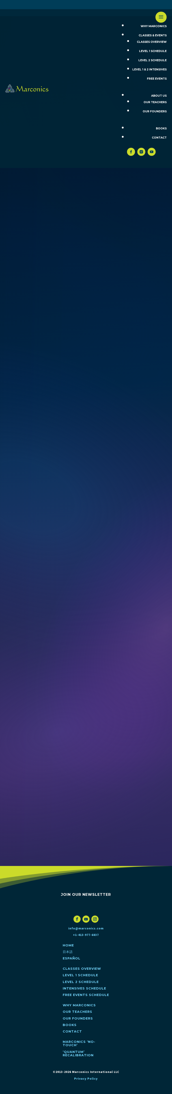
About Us (159, 95)
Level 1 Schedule (153, 51)
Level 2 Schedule (152, 60)
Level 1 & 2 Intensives (149, 69)
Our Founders (155, 111)
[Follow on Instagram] (95, 919)
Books (161, 128)
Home (69, 4)
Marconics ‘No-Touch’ (79, 1043)
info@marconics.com (86, 928)
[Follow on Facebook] (77, 919)
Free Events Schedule (86, 995)
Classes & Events (153, 35)
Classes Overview (152, 41)
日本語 (83, 4)
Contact (159, 137)
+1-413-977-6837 (86, 935)
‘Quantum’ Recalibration (78, 1053)
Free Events (157, 78)
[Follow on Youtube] (86, 919)
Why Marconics (154, 26)
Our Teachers (155, 102)
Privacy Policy (86, 1079)
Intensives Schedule (84, 988)
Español (100, 4)
